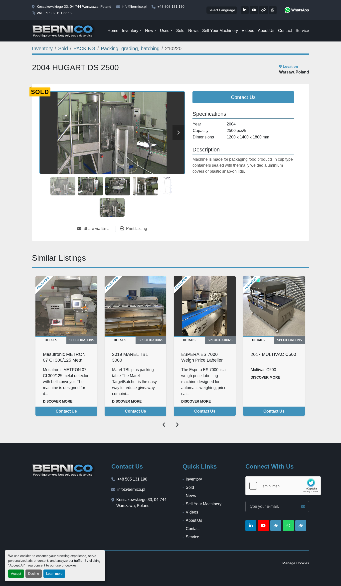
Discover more (57, 401)
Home (113, 30)
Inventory (130, 30)
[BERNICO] (63, 470)
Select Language (221, 10)
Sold (180, 30)
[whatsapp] (297, 10)
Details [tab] (51, 340)
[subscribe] (303, 507)
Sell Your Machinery (220, 30)
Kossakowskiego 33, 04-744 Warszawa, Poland (74, 6)
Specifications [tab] (81, 340)
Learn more (54, 574)
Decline (33, 574)
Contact (285, 30)
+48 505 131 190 (171, 6)
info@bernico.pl (134, 6)
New (149, 30)
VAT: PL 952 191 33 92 (54, 13)
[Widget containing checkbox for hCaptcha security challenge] (283, 485)
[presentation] (164, 423)
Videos (248, 30)
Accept (16, 574)
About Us (266, 30)
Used (165, 30)
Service (302, 30)
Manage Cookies (295, 563)
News (193, 30)
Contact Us (243, 97)
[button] (131, 31)
